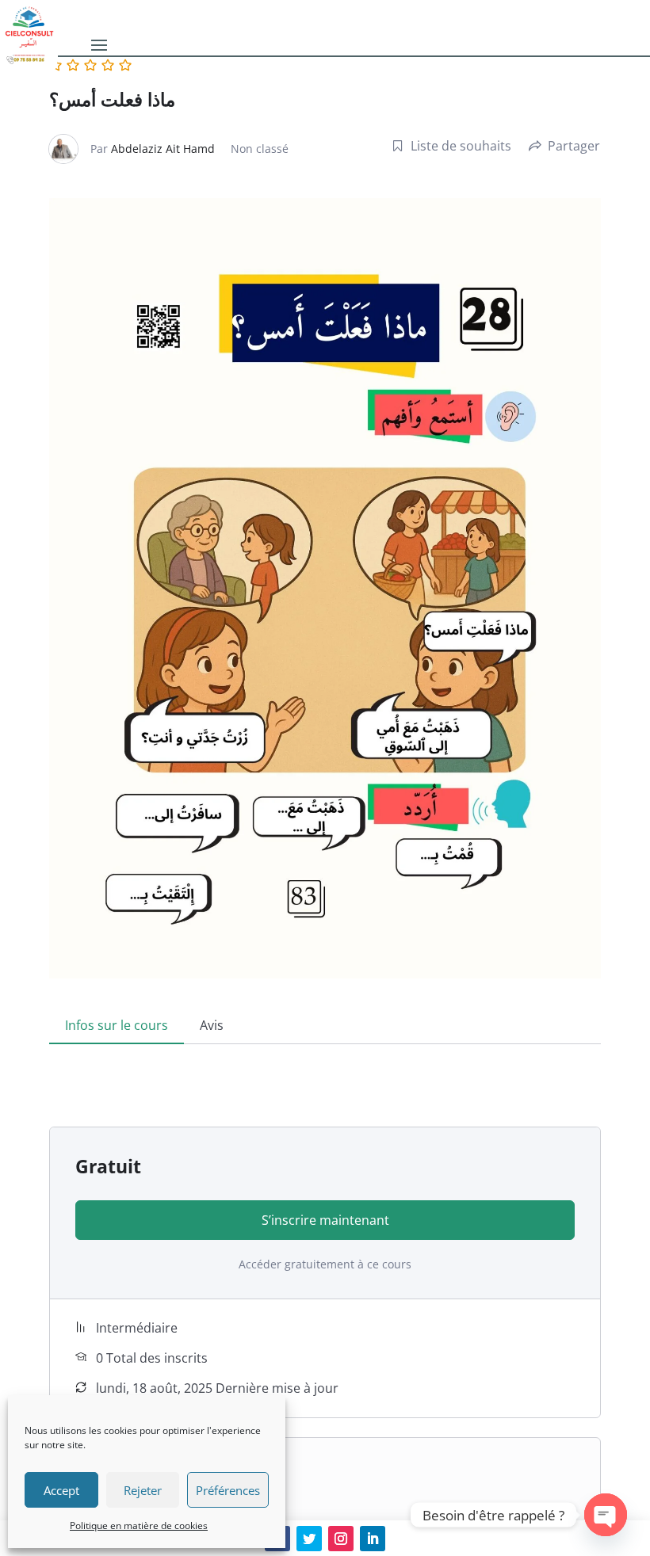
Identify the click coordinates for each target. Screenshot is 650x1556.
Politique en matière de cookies (139, 1525)
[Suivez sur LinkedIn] (372, 1538)
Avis (212, 1025)
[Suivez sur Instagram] (341, 1538)
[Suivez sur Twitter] (309, 1538)
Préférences (228, 1490)
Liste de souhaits (461, 145)
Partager (574, 145)
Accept (61, 1490)
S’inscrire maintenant (325, 1220)
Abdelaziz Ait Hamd (163, 148)
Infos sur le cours (116, 1025)
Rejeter (143, 1490)
